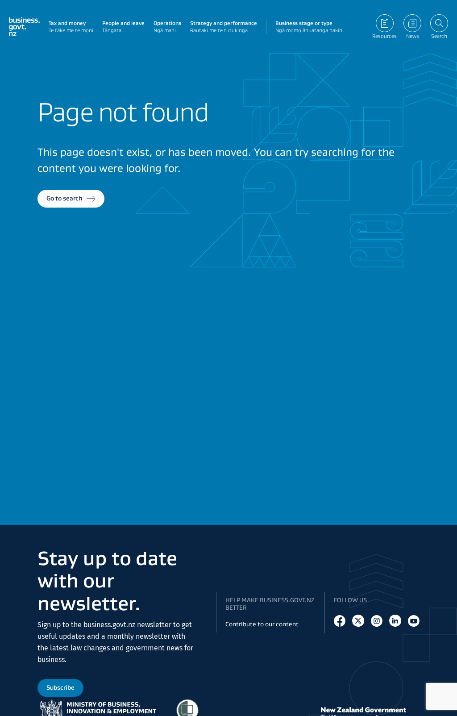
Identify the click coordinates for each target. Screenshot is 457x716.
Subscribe (60, 687)
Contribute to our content (262, 624)
